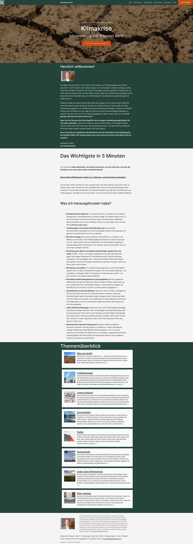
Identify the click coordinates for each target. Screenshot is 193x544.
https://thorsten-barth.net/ (100, 531)
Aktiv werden (185, 2)
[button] (96, 43)
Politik (80, 432)
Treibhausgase (85, 373)
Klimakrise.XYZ (66, 2)
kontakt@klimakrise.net (112, 539)
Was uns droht (84, 353)
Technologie (83, 451)
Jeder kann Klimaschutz (90, 471)
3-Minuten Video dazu (78, 225)
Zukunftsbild (83, 412)
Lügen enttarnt (85, 392)
